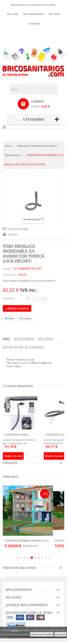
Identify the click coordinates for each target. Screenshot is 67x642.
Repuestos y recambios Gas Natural (37, 146)
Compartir (26, 318)
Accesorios (24, 339)
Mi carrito (54, 14)
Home (8, 146)
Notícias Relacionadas (23, 347)
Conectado (33, 23)
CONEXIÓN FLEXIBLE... (18, 434)
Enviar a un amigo (18, 229)
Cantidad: (9, 298)
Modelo (7, 268)
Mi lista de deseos (33, 14)
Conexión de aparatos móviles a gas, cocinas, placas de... (19, 441)
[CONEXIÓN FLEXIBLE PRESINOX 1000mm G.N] (20, 412)
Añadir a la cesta (13, 456)
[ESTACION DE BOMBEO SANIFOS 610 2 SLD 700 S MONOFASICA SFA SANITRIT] (28, 510)
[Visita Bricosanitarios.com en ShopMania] (16, 624)
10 (50, 558)
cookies (14, 630)
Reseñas (45, 339)
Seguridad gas (12, 155)
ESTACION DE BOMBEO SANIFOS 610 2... (27, 540)
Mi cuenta (12, 14)
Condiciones (9, 274)
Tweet (11, 318)
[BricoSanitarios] (33, 61)
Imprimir (13, 234)
